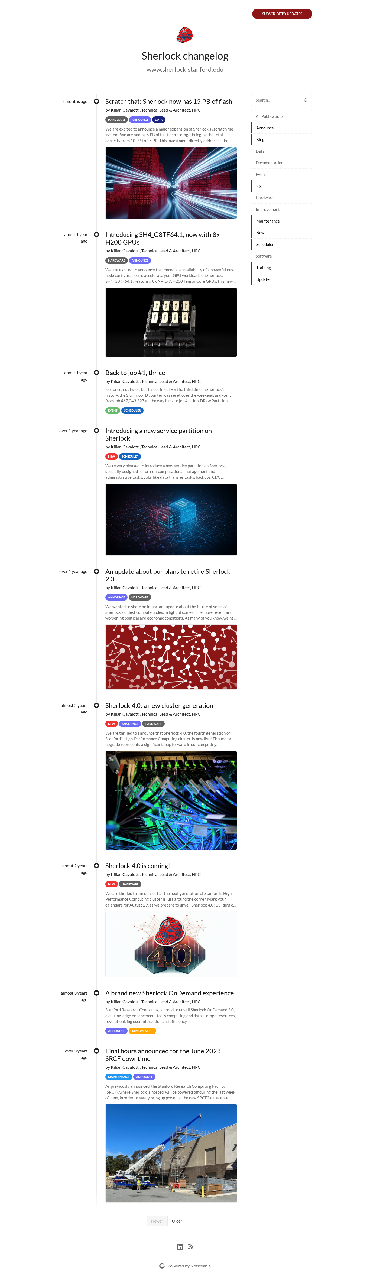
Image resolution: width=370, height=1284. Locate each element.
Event (261, 174)
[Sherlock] (185, 35)
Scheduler (265, 244)
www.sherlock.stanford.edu (185, 69)
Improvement (268, 209)
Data (260, 151)
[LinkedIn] (182, 1246)
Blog (260, 139)
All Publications (269, 116)
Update (263, 279)
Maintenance (268, 221)
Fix (259, 186)
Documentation (269, 162)
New (260, 232)
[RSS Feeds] (190, 1246)
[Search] (306, 100)
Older (177, 1220)
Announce (265, 127)
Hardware (265, 197)
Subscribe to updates (282, 14)
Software (264, 255)
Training (263, 267)
